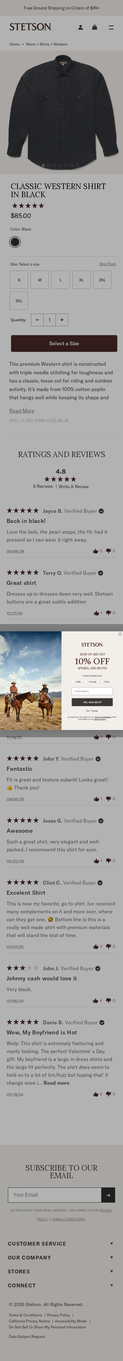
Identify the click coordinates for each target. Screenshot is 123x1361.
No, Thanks (92, 710)
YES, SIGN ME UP (92, 702)
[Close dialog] (120, 634)
